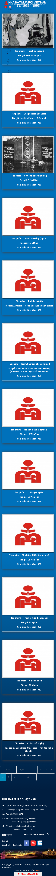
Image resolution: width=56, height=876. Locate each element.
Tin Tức (8, 60)
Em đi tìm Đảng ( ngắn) (35, 238)
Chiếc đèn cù (35, 680)
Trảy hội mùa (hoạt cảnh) (35, 618)
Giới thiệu (8, 18)
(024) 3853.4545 (29, 874)
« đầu (8, 769)
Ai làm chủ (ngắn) (35, 743)
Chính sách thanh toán (12, 845)
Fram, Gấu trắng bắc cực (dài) (35, 364)
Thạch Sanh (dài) (35, 51)
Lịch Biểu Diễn (8, 48)
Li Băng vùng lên (35, 492)
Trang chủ (8, 10)
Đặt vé (5, 841)
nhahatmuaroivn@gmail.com (23, 818)
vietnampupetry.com (23, 829)
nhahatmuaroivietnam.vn (24, 826)
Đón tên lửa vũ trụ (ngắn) (35, 429)
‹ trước (21, 769)
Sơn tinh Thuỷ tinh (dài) (35, 175)
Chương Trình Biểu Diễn (8, 32)
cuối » (28, 777)
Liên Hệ (8, 71)
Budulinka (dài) (35, 301)
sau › (15, 777)
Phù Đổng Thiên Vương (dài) (35, 555)
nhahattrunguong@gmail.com (24, 821)
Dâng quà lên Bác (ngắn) (35, 113)
